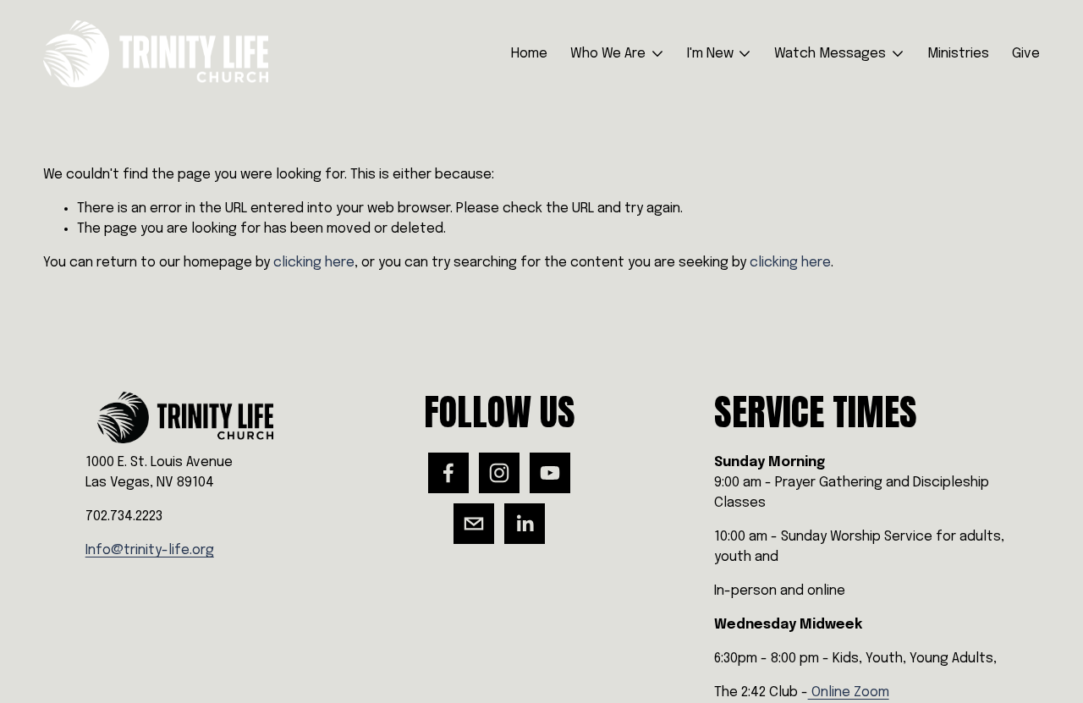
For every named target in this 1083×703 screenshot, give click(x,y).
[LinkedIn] (524, 523)
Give (1026, 54)
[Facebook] (448, 473)
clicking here (314, 262)
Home (529, 54)
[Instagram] (499, 473)
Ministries (958, 54)
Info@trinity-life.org (149, 550)
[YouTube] (550, 473)
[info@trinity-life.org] (474, 523)
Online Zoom (848, 692)
